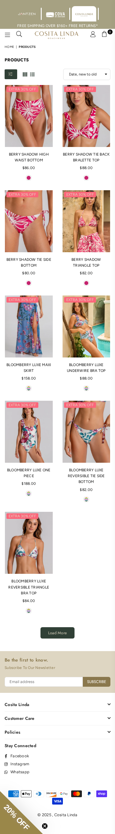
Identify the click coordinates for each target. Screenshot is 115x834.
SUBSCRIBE (96, 682)
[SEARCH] (19, 35)
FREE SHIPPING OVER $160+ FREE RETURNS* (57, 26)
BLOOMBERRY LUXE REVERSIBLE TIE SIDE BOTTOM (86, 476)
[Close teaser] (45, 826)
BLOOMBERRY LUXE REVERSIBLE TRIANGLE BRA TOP (28, 587)
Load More (57, 633)
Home (9, 47)
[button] (21, 812)
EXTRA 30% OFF (22, 89)
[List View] (32, 74)
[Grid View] (25, 74)
